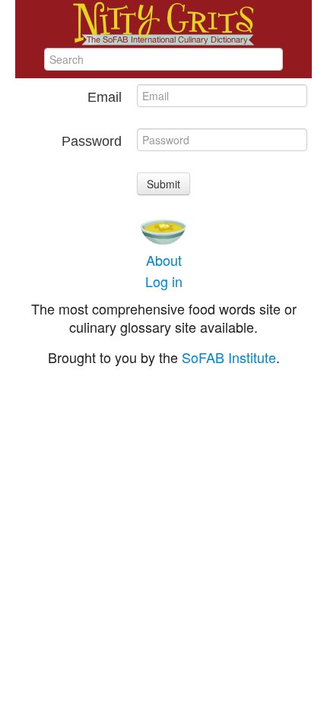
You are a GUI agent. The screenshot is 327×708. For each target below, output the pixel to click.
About (164, 260)
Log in (164, 281)
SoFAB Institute (229, 357)
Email (104, 97)
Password (92, 141)
